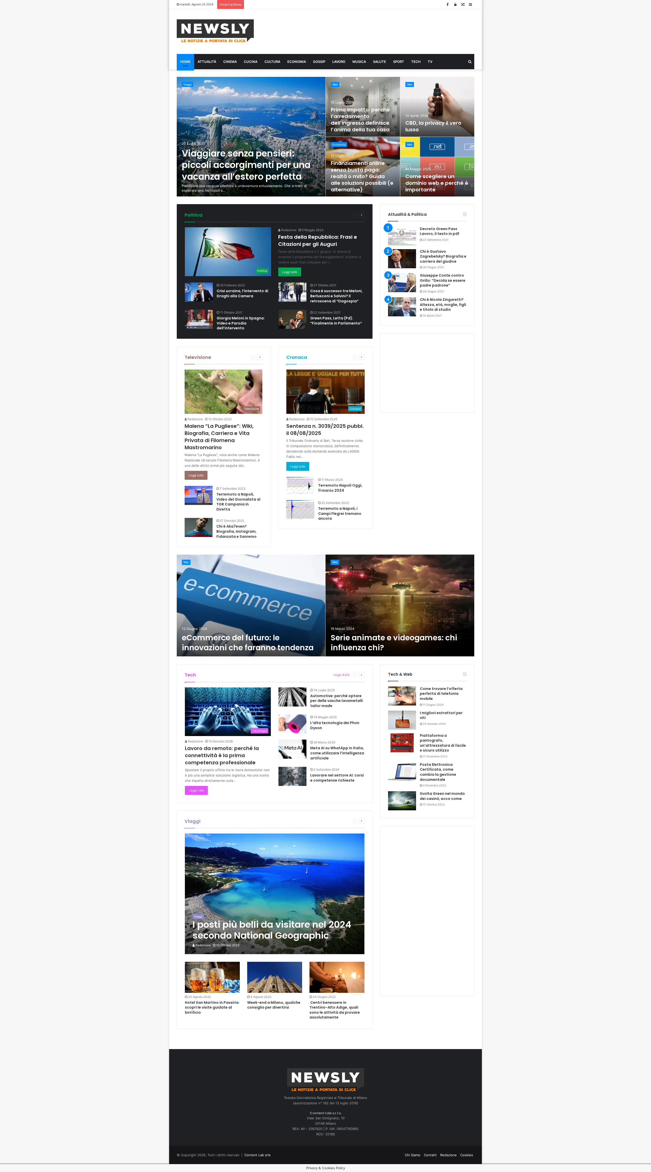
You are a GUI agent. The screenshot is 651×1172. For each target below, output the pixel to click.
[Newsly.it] (215, 30)
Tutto (329, 215)
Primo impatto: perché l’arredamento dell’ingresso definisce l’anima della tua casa (360, 119)
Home (185, 62)
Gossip (319, 62)
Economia (296, 62)
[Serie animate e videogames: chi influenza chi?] (400, 605)
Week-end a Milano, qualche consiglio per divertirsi (273, 1005)
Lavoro (338, 62)
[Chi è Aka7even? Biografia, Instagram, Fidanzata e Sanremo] (199, 527)
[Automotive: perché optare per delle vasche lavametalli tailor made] (292, 697)
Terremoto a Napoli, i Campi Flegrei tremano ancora (339, 513)
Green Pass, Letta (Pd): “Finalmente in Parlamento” (336, 321)
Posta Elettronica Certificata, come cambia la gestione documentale (438, 772)
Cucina (250, 62)
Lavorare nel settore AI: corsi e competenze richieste (337, 778)
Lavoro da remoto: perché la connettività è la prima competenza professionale (222, 755)
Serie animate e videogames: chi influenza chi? (394, 642)
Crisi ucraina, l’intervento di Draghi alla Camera (242, 293)
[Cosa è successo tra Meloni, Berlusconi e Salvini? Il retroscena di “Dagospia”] (292, 292)
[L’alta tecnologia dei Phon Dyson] (292, 723)
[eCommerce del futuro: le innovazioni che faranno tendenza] (251, 605)
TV (430, 62)
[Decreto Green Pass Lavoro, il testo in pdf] (402, 236)
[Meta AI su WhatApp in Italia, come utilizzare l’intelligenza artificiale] (292, 749)
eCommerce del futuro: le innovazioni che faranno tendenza (248, 642)
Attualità (207, 62)
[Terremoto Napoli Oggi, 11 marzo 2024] (300, 485)
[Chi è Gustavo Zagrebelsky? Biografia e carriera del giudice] (402, 258)
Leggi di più (341, 674)
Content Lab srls (257, 1155)
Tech (416, 62)
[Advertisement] (376, 30)
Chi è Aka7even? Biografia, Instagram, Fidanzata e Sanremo (236, 531)
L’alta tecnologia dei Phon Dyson (334, 725)
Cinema (230, 62)
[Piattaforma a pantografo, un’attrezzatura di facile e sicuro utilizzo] (402, 742)
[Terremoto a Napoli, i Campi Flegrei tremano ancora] (300, 509)
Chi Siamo (412, 1155)
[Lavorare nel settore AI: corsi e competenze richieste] (292, 776)
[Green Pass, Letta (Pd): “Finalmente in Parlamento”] (292, 319)
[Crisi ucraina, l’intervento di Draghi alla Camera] (199, 292)
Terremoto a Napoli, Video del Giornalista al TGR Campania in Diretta (238, 502)
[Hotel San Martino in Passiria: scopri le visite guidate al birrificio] (212, 977)
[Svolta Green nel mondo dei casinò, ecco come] (402, 800)
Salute (379, 62)
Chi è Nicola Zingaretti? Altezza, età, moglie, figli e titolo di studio (443, 304)
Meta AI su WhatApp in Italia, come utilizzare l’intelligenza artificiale (337, 752)
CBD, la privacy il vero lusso (433, 126)
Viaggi (187, 84)
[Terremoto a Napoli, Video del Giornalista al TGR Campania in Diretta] (199, 495)
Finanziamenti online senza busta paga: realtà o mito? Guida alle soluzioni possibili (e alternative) (362, 176)
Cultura (272, 62)
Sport (398, 62)
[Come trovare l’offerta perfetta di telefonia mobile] (402, 695)
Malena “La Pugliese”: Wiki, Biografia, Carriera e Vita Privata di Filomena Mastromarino (219, 436)
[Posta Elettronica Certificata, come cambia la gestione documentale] (402, 771)
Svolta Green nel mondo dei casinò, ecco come (442, 796)
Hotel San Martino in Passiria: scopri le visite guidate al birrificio (212, 1007)
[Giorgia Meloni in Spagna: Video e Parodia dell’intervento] (199, 319)
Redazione (288, 230)
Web (335, 84)
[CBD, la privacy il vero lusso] (437, 107)
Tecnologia (321, 674)
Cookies (466, 1155)
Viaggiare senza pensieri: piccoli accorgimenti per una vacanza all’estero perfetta (246, 165)
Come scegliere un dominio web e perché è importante (436, 183)
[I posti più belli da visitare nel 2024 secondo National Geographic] (275, 894)
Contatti (430, 1155)
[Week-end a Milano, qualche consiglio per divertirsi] (274, 977)
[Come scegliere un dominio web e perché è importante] (437, 167)
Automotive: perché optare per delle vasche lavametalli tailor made (336, 700)
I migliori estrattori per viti (441, 715)
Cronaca (296, 357)
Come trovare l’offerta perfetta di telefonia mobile (441, 693)
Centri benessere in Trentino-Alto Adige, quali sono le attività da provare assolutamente (334, 1010)
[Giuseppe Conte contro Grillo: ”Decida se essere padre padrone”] (402, 282)
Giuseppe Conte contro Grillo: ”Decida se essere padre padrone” (442, 280)
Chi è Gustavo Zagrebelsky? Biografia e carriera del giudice (443, 256)
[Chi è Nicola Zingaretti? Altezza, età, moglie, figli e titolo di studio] (402, 306)
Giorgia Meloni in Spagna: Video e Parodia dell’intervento (241, 323)
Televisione (198, 357)
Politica (193, 215)
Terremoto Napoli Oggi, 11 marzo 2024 (340, 488)
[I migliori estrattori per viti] (402, 720)
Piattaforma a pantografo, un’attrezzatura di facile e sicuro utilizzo (443, 743)
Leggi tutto (289, 272)
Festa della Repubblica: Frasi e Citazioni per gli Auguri (317, 240)
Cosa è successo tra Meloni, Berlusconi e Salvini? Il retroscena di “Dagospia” (336, 295)
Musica (359, 62)
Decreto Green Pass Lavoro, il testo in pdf (439, 231)
